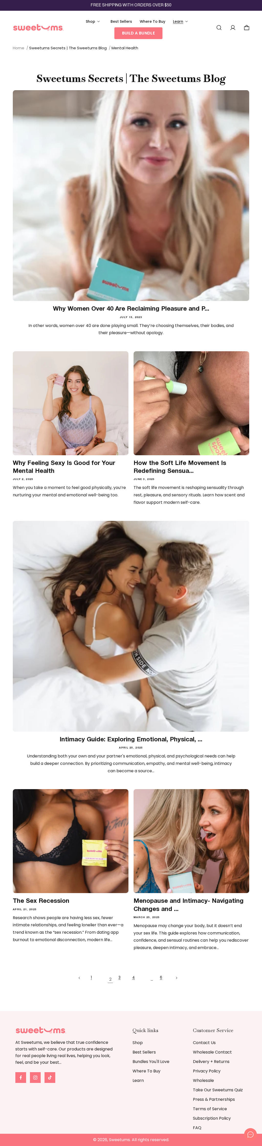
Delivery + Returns (211, 1062)
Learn (138, 1080)
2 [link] (110, 979)
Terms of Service (210, 1109)
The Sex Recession (41, 901)
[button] (94, 21)
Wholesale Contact (212, 1052)
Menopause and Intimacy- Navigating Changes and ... (189, 905)
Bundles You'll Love (151, 1062)
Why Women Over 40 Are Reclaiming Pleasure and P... (131, 309)
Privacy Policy (207, 1071)
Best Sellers (144, 1052)
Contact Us (204, 1043)
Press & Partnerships (214, 1099)
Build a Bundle (138, 33)
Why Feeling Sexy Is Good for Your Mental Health (64, 467)
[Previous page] (82, 980)
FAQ (197, 1128)
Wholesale (203, 1080)
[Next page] (179, 980)
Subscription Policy (212, 1118)
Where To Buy (146, 1071)
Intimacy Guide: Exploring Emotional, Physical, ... (131, 740)
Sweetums (119, 1140)
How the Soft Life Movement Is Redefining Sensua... (180, 467)
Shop (138, 1043)
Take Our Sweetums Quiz (218, 1090)
